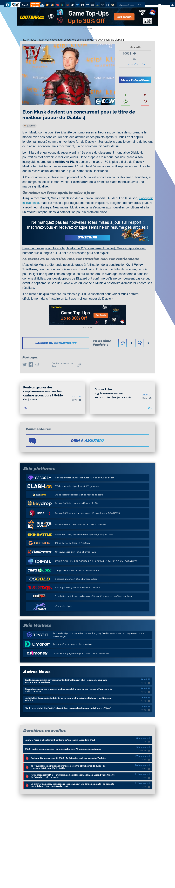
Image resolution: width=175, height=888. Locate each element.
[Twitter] (24, 364)
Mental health (35, 4)
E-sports (25, 5)
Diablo (31, 125)
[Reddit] (37, 364)
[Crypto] (47, 4)
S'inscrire (87, 237)
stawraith (135, 47)
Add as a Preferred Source (135, 80)
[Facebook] (31, 364)
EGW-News (29, 39)
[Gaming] (42, 4)
